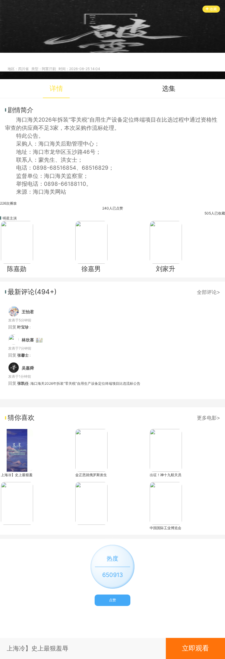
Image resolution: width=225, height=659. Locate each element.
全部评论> (208, 292)
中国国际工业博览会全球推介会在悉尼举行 (165, 528)
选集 (168, 88)
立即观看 (195, 648)
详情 (56, 88)
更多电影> (208, 418)
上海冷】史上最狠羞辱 (17, 475)
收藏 (213, 9)
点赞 (112, 600)
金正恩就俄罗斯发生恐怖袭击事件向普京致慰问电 (91, 475)
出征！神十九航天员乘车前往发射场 (165, 475)
